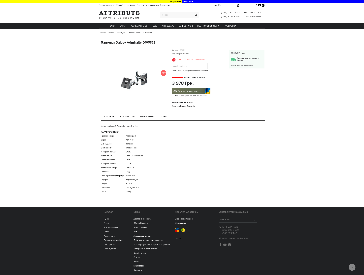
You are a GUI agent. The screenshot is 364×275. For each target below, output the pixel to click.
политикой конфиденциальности (199, 75)
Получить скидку (182, 68)
